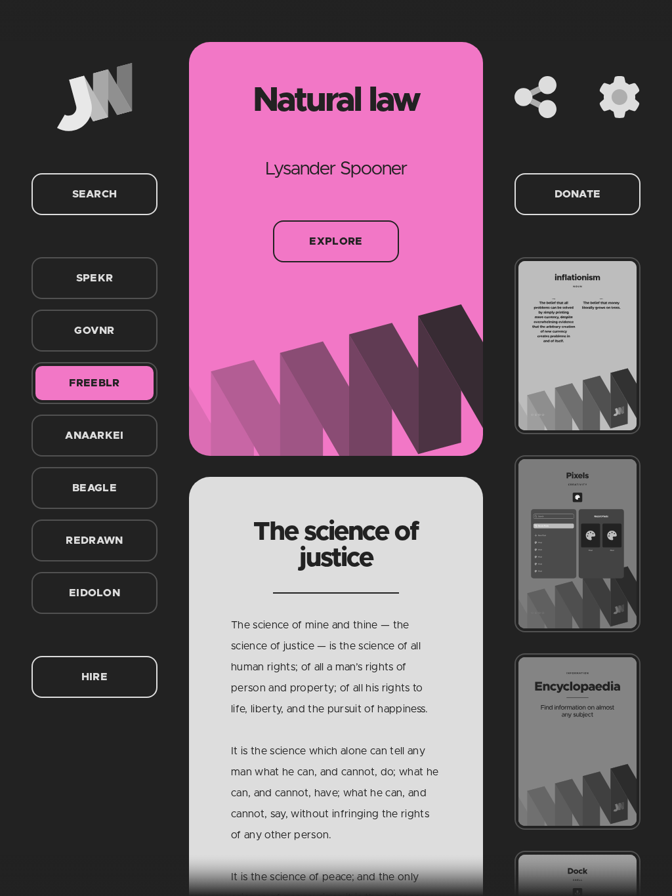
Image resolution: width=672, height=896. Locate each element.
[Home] (94, 97)
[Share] (535, 97)
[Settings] (619, 97)
